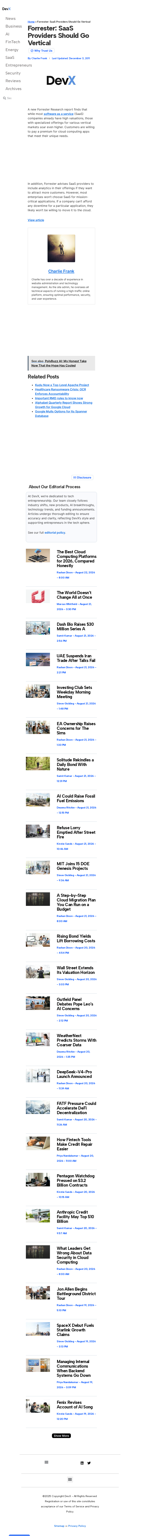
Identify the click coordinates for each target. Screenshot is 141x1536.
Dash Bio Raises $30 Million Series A (75, 626)
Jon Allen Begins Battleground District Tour (76, 1294)
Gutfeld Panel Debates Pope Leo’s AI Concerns (75, 1004)
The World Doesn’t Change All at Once (74, 595)
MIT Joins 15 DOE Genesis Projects (73, 866)
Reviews (10, 80)
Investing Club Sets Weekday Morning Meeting (74, 692)
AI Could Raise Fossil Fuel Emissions (76, 798)
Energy (10, 49)
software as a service (58, 114)
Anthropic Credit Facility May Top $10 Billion (75, 1217)
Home (31, 21)
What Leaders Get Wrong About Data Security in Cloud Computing (74, 1255)
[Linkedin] (82, 1463)
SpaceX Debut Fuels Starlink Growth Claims (75, 1330)
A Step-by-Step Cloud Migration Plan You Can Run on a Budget (76, 902)
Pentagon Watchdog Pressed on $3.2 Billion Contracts (75, 1180)
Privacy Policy (77, 1526)
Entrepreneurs (10, 65)
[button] (61, 1435)
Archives (10, 88)
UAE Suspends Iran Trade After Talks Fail (76, 658)
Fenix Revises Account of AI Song (75, 1405)
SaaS (10, 57)
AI (7, 34)
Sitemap (59, 1526)
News (10, 18)
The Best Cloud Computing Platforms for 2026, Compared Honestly (76, 558)
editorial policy (55, 532)
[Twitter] (89, 1463)
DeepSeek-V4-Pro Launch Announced (74, 1074)
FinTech (10, 41)
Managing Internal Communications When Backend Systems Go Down (74, 1368)
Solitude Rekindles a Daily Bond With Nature (75, 764)
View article (36, 220)
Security (10, 73)
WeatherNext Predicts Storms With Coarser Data (76, 1040)
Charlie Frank (61, 271)
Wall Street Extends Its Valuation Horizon (76, 970)
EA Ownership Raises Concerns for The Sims (76, 728)
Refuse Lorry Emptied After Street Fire (76, 832)
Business (10, 26)
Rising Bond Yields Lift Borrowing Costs (76, 938)
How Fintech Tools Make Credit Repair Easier (74, 1144)
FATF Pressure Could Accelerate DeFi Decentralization (76, 1108)
